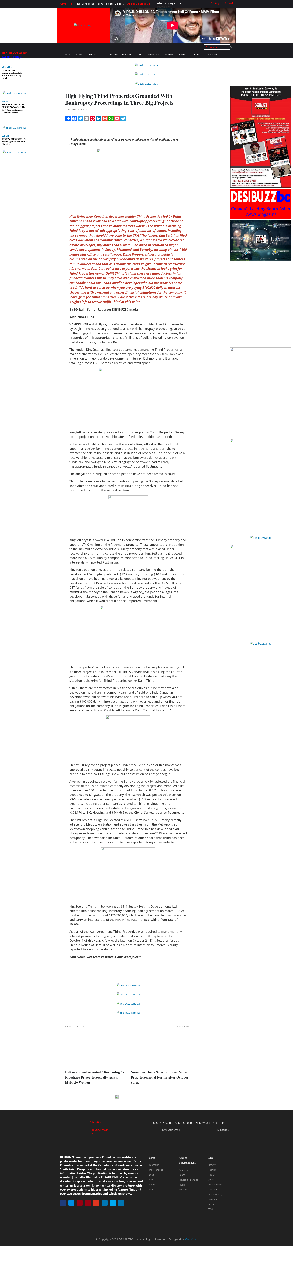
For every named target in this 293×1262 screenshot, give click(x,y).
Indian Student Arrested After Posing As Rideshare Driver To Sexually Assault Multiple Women (94, 1077)
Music (182, 1184)
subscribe (223, 1129)
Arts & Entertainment (117, 54)
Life (139, 54)
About (211, 1204)
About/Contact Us (138, 3)
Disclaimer (213, 1189)
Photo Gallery (115, 3)
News (79, 54)
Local (151, 1174)
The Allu (211, 54)
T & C (210, 1209)
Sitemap (212, 1199)
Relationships (215, 1184)
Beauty (212, 1164)
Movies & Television (189, 1179)
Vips (151, 1179)
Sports (169, 54)
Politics (93, 54)
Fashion (212, 1169)
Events (183, 54)
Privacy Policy (215, 1194)
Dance (182, 1174)
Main (151, 1189)
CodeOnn (191, 1239)
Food (197, 54)
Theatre (183, 1189)
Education (154, 1164)
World (152, 1184)
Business (153, 54)
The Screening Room (89, 3)
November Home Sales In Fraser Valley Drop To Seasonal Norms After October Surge (159, 1077)
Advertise (66, 3)
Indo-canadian (156, 1169)
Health (211, 1174)
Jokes (211, 1179)
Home (66, 54)
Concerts (183, 1169)
